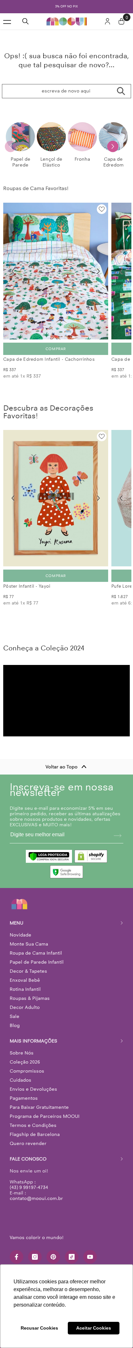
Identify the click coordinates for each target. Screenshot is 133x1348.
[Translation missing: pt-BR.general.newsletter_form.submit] (117, 835)
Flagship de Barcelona (35, 1134)
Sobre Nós (22, 1053)
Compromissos (27, 1071)
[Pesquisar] (25, 21)
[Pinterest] (53, 1257)
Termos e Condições (33, 1125)
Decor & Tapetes (28, 971)
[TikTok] (71, 1257)
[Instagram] (35, 1257)
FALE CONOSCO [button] (28, 1159)
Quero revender (28, 1143)
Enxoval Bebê (25, 980)
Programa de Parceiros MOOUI (44, 1116)
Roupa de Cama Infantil (36, 953)
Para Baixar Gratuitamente (39, 1107)
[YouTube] (90, 1257)
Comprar (56, 349)
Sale (14, 1016)
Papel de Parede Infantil (37, 962)
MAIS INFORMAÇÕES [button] (33, 1041)
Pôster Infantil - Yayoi (26, 586)
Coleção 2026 (25, 1062)
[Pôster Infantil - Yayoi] (55, 498)
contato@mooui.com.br (36, 1198)
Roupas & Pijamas (30, 998)
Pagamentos (24, 1098)
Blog (15, 1025)
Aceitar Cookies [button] (93, 1328)
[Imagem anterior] (13, 271)
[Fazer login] (107, 21)
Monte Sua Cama (29, 944)
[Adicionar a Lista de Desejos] (102, 209)
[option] (66, 6)
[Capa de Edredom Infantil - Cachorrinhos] (55, 271)
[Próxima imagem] (98, 271)
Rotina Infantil (25, 989)
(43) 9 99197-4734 (29, 1187)
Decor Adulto (25, 1007)
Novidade (20, 935)
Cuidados (20, 1080)
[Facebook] (16, 1257)
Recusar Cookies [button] (39, 1328)
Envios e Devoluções (33, 1089)
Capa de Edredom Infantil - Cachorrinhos (49, 359)
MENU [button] (16, 923)
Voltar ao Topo (61, 767)
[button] (112, 146)
